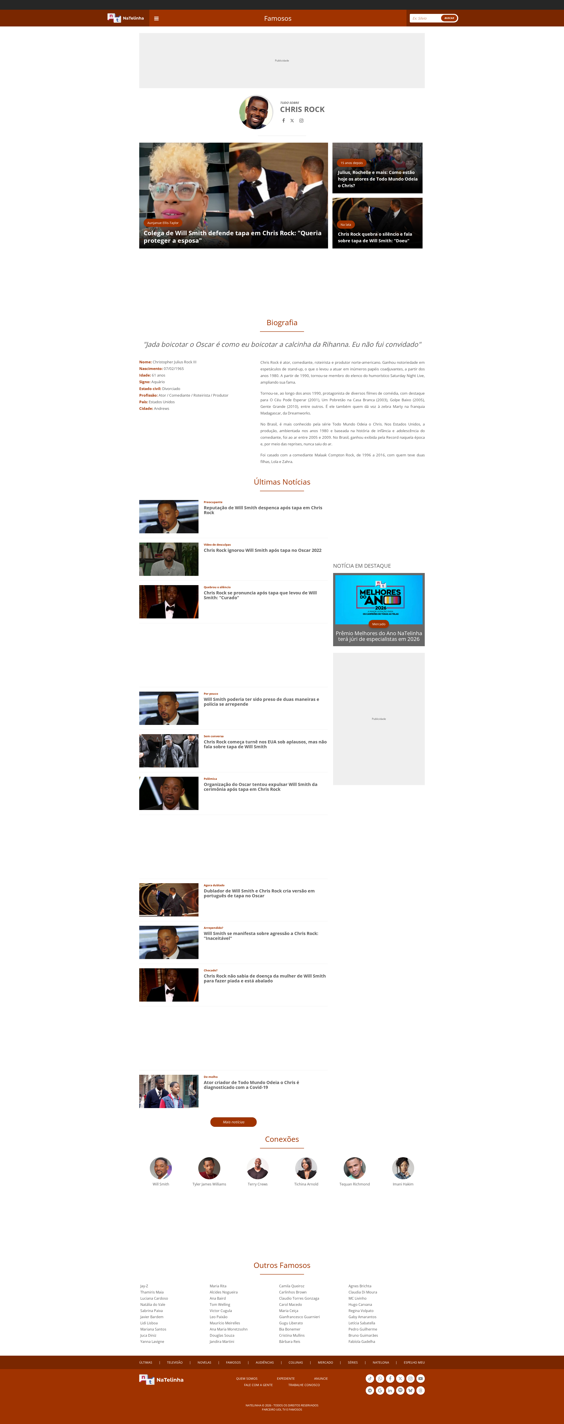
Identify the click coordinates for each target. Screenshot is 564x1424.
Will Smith (161, 1184)
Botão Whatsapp (380, 1382)
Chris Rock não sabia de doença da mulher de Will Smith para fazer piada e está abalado (265, 978)
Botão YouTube (420, 1382)
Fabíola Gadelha (362, 1341)
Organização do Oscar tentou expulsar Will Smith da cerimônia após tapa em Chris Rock (260, 786)
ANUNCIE (321, 1378)
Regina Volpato (361, 1310)
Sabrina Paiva (151, 1310)
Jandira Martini (222, 1341)
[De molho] (169, 1091)
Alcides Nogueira (224, 1292)
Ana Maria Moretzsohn (229, 1329)
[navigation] (156, 18)
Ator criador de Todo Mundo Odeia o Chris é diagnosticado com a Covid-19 (251, 1084)
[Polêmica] (169, 793)
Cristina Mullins (292, 1335)
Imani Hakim (403, 1184)
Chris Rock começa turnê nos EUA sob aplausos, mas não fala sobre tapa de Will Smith (265, 744)
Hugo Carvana (360, 1304)
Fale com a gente (258, 1385)
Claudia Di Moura (363, 1292)
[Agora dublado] (169, 899)
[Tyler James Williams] (209, 1168)
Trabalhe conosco (304, 1385)
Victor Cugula (221, 1310)
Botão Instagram (410, 1382)
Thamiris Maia (152, 1292)
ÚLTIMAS (145, 1362)
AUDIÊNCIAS (265, 1362)
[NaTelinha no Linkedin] (390, 1390)
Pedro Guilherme (363, 1329)
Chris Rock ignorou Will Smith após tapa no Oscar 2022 (262, 550)
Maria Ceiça (288, 1310)
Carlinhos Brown (293, 1292)
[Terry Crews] (258, 1168)
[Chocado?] (169, 984)
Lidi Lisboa (149, 1323)
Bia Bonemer (290, 1329)
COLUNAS (296, 1362)
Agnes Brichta (360, 1286)
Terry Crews (258, 1184)
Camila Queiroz (291, 1286)
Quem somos (247, 1378)
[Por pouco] (169, 708)
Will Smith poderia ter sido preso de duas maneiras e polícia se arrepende (261, 701)
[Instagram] (301, 120)
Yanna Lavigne (152, 1341)
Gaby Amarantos (363, 1316)
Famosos (277, 18)
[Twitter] (292, 120)
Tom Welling (220, 1304)
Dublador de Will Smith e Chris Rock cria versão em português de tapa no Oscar (259, 893)
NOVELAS (204, 1362)
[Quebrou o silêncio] (169, 601)
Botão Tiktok (370, 1382)
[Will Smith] (161, 1168)
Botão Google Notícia (380, 1394)
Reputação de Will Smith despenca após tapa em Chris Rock (263, 510)
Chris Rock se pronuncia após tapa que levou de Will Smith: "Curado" (260, 595)
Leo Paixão (219, 1316)
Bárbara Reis (289, 1341)
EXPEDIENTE (286, 1378)
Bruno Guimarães (363, 1335)
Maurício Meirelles (225, 1323)
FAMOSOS (233, 1362)
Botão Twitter (400, 1382)
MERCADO (325, 1362)
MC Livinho (358, 1298)
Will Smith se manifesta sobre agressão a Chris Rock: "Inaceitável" (261, 935)
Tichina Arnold (306, 1184)
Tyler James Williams (209, 1184)
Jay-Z (144, 1286)
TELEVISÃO (175, 1362)
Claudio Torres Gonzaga (299, 1298)
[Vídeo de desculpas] (169, 559)
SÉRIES (353, 1362)
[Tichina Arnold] (306, 1168)
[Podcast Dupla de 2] (400, 1390)
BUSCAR (449, 18)
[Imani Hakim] (403, 1168)
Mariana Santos (153, 1329)
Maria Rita (218, 1286)
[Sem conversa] (169, 750)
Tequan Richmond (355, 1184)
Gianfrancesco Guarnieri (299, 1316)
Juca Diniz (148, 1335)
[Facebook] (283, 120)
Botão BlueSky (410, 1394)
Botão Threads (420, 1394)
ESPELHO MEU (414, 1362)
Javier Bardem (151, 1316)
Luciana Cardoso (154, 1298)
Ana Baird (218, 1298)
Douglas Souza (222, 1335)
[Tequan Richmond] (355, 1168)
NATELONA (381, 1362)
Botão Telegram (370, 1394)
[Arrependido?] (169, 942)
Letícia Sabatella (362, 1323)
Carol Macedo (290, 1304)
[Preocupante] (169, 516)
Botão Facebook (390, 1382)
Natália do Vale (152, 1304)
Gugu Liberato (291, 1323)
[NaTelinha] (126, 18)
